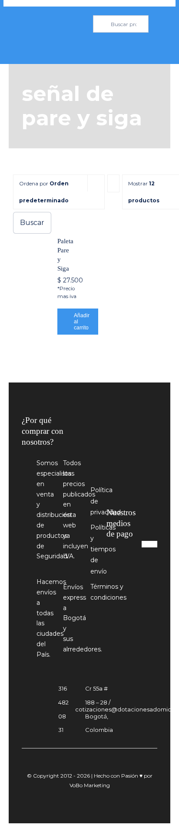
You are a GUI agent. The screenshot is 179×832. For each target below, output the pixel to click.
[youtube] (129, 580)
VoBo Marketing (90, 785)
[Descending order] (113, 183)
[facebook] (113, 580)
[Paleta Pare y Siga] (64, 219)
